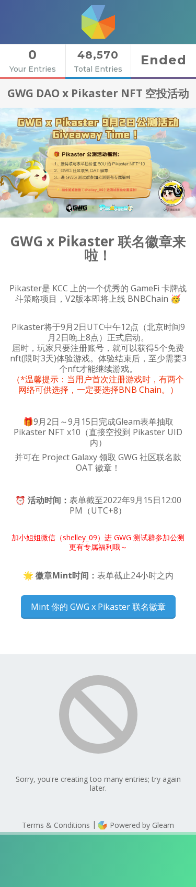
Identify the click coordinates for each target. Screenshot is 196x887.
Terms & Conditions (56, 825)
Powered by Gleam (141, 825)
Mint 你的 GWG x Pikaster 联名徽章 (98, 606)
